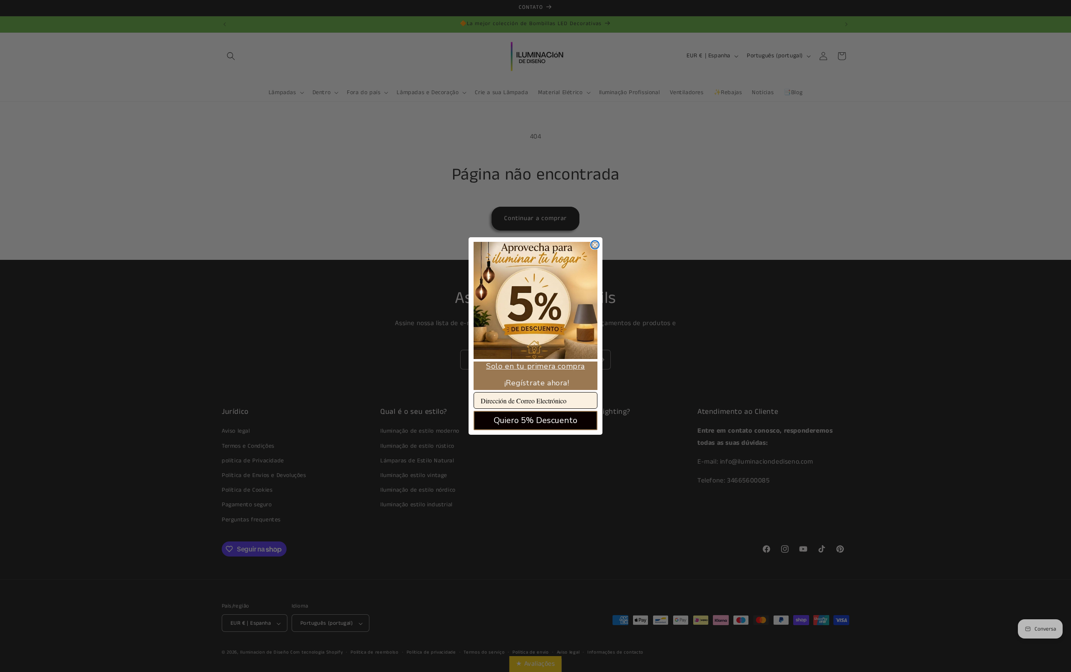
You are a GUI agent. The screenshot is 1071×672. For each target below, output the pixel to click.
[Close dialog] (595, 245)
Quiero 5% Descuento (535, 420)
